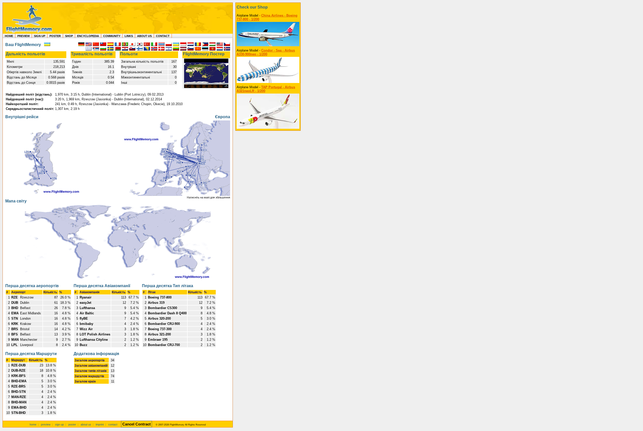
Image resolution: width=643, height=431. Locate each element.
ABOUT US (144, 35)
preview (45, 424)
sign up (59, 424)
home (33, 424)
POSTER (55, 35)
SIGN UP (39, 35)
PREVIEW (23, 35)
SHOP (69, 35)
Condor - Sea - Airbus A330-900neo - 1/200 (266, 52)
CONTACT (163, 35)
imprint (100, 424)
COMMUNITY (111, 35)
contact (112, 424)
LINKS (129, 35)
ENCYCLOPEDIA (88, 35)
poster (72, 424)
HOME (9, 35)
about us (86, 424)
